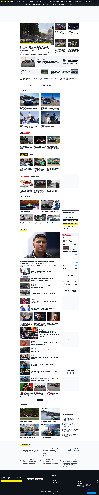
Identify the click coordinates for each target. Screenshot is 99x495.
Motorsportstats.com (55, 485)
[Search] (95, 1)
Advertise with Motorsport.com (82, 479)
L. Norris (67, 281)
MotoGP (18, 1)
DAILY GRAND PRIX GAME (36, 4)
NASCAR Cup (25, 1)
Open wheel (51, 1)
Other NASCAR (77, 1)
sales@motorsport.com (81, 483)
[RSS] (76, 229)
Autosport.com (54, 484)
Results (76, 254)
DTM (45, 1)
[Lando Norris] (64, 281)
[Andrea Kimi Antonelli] (64, 287)
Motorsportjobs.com (55, 482)
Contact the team (80, 481)
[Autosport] (25, 176)
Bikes (70, 1)
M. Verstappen (68, 284)
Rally (57, 1)
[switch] (76, 268)
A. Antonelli (67, 287)
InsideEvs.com (54, 478)
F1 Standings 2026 (53, 4)
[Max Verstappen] (64, 284)
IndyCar (31, 1)
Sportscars (64, 1)
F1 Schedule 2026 (45, 4)
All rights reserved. (55, 493)
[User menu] (97, 1)
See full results (74, 291)
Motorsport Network (47, 493)
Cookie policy (50, 491)
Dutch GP (68, 240)
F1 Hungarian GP (61, 4)
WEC (37, 1)
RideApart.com (54, 487)
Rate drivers (66, 290)
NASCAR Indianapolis (69, 4)
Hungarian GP (70, 275)
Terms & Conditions (43, 491)
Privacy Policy (55, 491)
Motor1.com (54, 480)
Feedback (78, 477)
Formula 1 (12, 1)
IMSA (41, 1)
